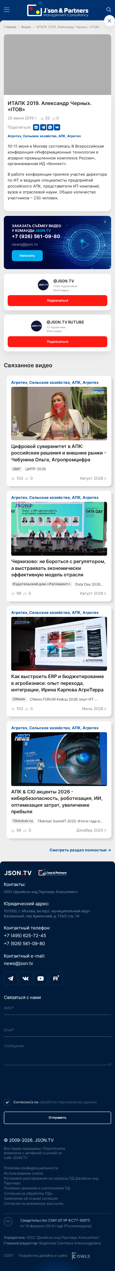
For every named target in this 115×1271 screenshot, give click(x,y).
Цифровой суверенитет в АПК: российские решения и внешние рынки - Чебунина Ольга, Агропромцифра (58, 453)
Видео (26, 27)
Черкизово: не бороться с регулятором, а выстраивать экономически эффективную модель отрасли (58, 568)
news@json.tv (25, 244)
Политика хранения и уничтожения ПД (37, 1188)
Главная (10, 27)
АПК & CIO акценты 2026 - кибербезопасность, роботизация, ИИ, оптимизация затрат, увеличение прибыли (57, 802)
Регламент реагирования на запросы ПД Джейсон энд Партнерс (51, 1180)
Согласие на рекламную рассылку (34, 1203)
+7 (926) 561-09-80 (36, 236)
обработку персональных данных (68, 1102)
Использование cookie (23, 1173)
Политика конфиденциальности (31, 1168)
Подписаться (57, 301)
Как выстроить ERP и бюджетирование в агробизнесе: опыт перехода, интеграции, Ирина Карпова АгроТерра (57, 683)
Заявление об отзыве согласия (31, 1198)
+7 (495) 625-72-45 (25, 935)
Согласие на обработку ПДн (28, 1193)
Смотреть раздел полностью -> (80, 850)
